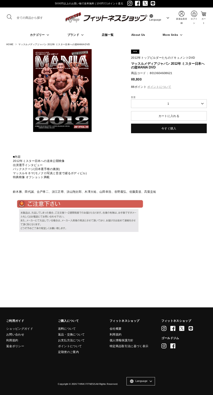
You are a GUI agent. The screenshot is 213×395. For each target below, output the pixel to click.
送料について (67, 328)
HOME (9, 44)
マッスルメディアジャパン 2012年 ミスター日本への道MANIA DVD (54, 44)
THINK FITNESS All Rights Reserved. (97, 384)
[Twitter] (145, 3)
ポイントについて (70, 346)
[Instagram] (129, 3)
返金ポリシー (15, 346)
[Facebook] (137, 3)
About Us (138, 34)
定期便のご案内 (68, 352)
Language (155, 17)
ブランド (73, 34)
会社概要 (115, 328)
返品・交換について (71, 334)
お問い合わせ (15, 334)
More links (171, 34)
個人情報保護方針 (122, 340)
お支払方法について (71, 340)
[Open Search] (9, 17)
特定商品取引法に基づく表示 (129, 346)
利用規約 (12, 340)
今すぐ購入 (168, 128)
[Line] (152, 3)
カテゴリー (38, 34)
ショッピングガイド (19, 328)
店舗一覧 (108, 34)
